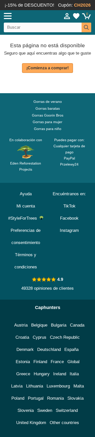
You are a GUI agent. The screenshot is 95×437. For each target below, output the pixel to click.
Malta (78, 386)
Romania (55, 398)
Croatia (22, 337)
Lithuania (34, 386)
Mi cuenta (25, 206)
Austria (21, 325)
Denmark (25, 349)
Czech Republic (65, 337)
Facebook (69, 218)
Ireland (59, 373)
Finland (40, 361)
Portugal (36, 398)
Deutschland (49, 349)
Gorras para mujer (47, 122)
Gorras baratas (47, 108)
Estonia (23, 361)
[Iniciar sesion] (67, 16)
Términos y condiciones (25, 260)
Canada (77, 325)
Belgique (39, 325)
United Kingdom (31, 422)
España (71, 349)
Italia (74, 373)
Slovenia (25, 410)
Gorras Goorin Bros (47, 115)
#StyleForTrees (24, 218)
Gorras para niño (47, 129)
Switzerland (67, 410)
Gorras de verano (47, 102)
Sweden (44, 410)
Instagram (69, 230)
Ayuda (26, 193)
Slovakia (75, 398)
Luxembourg (58, 386)
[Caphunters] (28, 15)
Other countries (64, 422)
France (57, 361)
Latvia (17, 386)
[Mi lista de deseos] (76, 16)
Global (73, 361)
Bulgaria (58, 325)
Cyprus (39, 337)
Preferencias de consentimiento (26, 236)
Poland (17, 398)
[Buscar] (86, 27)
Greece (23, 373)
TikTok (69, 206)
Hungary (42, 373)
